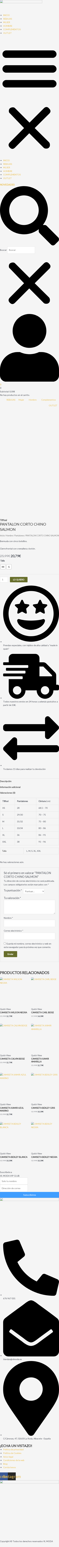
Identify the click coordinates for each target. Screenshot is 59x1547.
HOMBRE (7, 25)
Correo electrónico (13, 930)
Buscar (3, 250)
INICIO (6, 15)
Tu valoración (12, 897)
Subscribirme (29, 1195)
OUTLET (7, 33)
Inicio (2, 535)
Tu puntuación (13, 890)
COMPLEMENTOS (12, 29)
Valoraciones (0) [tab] (7, 792)
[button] (29, 98)
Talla (2, 560)
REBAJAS (7, 18)
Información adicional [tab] (10, 787)
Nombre (8, 918)
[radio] (3, 566)
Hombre (9, 535)
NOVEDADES (7, 184)
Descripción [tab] (5, 781)
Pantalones (19, 535)
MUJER (6, 22)
